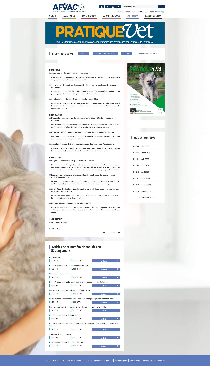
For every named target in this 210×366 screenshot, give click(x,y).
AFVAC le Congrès (111, 16)
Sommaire (83, 53)
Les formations (89, 16)
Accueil (52, 16)
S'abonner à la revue (147, 53)
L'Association (69, 16)
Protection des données (103, 361)
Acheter (104, 261)
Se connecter (159, 361)
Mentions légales (120, 361)
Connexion (140, 11)
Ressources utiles (153, 16)
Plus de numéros (145, 197)
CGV (90, 361)
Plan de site (147, 361)
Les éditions (132, 16)
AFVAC (63, 361)
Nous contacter (135, 361)
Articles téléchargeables (105, 53)
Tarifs (127, 53)
